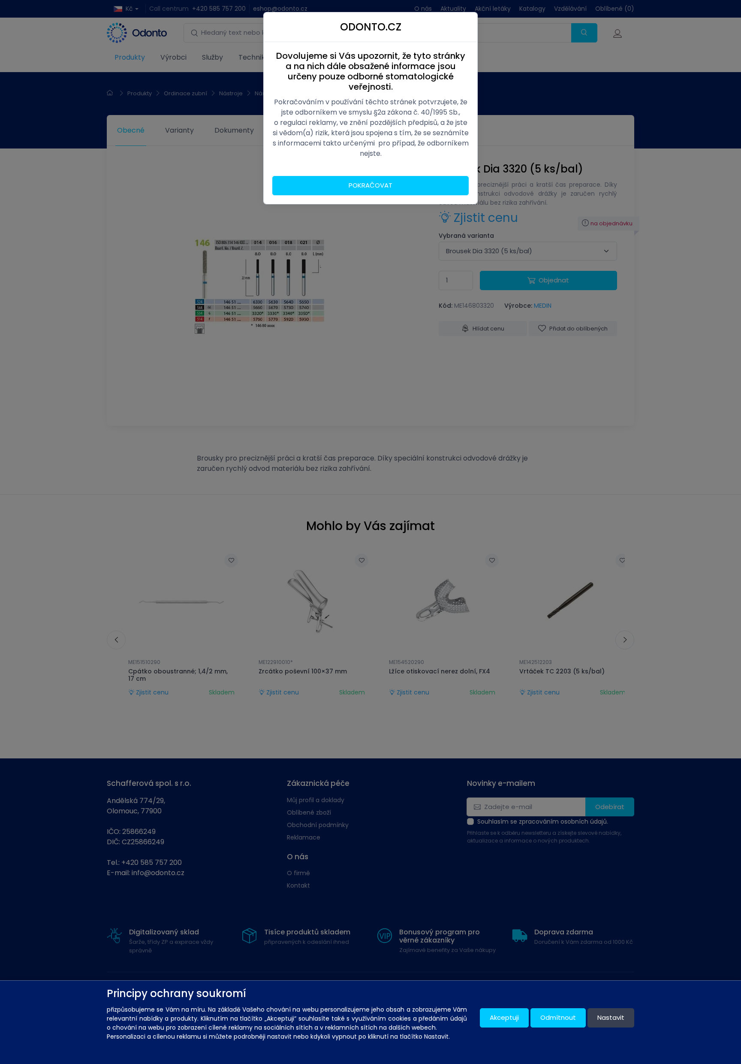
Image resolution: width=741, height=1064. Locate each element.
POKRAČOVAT (370, 185)
